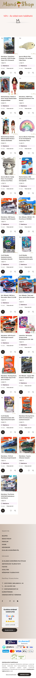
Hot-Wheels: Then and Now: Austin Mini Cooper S (27, 297)
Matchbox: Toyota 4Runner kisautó (25, 457)
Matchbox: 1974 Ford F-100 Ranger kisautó (8, 336)
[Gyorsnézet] (15, 73)
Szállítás (5, 569)
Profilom (5, 541)
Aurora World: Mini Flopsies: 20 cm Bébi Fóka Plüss (25, 58)
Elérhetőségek (7, 592)
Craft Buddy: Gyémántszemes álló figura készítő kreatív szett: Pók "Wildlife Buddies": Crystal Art (8, 419)
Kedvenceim (6, 547)
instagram (14, 601)
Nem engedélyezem (11, 674)
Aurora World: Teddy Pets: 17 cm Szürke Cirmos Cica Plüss (7, 178)
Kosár (4, 544)
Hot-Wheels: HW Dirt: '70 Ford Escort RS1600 (26, 218)
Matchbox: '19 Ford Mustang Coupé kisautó (8, 457)
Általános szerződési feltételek (14, 561)
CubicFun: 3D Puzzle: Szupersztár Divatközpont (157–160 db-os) (26, 338)
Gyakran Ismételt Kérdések (11, 595)
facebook (2, 601)
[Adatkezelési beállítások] (18, 601)
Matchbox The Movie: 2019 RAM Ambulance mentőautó (7, 496)
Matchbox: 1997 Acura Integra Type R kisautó (8, 218)
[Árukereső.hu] (24, 641)
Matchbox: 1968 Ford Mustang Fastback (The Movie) (26, 98)
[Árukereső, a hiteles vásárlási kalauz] (18, 657)
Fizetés (4, 566)
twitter (6, 601)
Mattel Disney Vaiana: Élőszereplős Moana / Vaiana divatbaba (8, 138)
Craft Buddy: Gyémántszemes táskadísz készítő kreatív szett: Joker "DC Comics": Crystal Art (8, 258)
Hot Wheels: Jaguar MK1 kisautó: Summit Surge (26, 376)
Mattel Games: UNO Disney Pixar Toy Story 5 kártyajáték (26, 178)
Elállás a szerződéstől (10, 550)
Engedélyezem (24, 674)
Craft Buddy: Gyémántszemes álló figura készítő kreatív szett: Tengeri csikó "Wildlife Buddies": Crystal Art (26, 259)
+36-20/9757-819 (9, 586)
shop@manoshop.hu (11, 589)
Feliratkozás (9, 630)
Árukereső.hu (24, 643)
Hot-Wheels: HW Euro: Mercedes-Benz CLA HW (8, 296)
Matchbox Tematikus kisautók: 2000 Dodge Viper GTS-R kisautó (8, 58)
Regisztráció (6, 538)
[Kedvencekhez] (11, 73)
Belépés (5, 536)
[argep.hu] (11, 642)
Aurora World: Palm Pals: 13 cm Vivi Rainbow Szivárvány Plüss (27, 138)
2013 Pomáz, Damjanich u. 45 (13, 583)
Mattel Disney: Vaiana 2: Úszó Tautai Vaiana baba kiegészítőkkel (9, 98)
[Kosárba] (3, 73)
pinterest (10, 601)
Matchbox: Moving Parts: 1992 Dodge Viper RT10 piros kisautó (9, 377)
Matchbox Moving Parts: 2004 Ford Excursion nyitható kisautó (26, 417)
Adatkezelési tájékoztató (11, 564)
